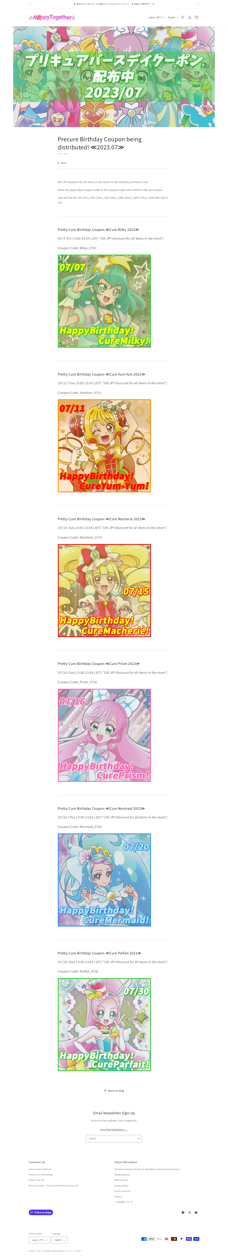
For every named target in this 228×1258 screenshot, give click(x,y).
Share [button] (64, 162)
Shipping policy (122, 1174)
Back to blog (116, 1090)
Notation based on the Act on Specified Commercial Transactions (147, 1169)
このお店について (124, 1201)
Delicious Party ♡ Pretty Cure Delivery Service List (54, 1185)
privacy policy (121, 1185)
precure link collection (40, 1169)
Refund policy (121, 1180)
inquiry (118, 1196)
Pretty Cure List (36, 1180)
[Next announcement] (198, 4)
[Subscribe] (138, 1138)
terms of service (123, 1191)
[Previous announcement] (29, 4)
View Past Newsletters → (114, 1129)
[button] (182, 17)
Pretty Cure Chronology (40, 1174)
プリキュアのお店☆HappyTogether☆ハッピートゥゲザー (58, 1251)
